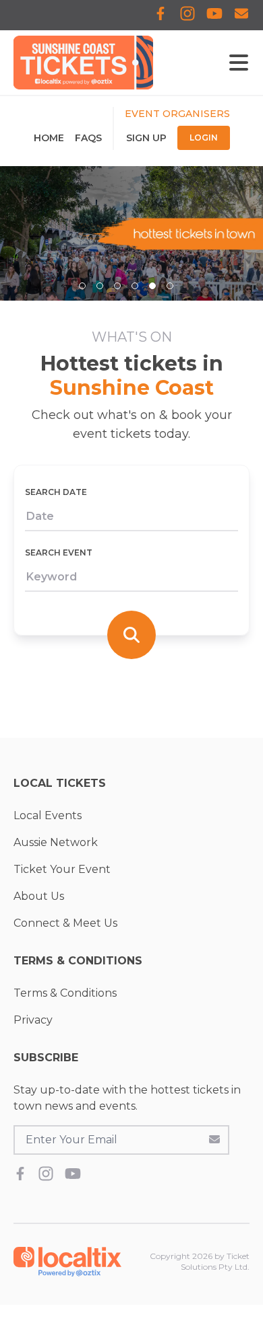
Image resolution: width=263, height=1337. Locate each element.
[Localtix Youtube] (214, 15)
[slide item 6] (170, 285)
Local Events (47, 815)
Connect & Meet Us (65, 923)
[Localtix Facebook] (160, 15)
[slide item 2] (99, 285)
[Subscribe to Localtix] (241, 15)
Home (49, 138)
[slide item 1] (82, 285)
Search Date (56, 492)
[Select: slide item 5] (152, 285)
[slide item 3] (117, 285)
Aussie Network (55, 842)
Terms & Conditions (65, 993)
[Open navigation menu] (239, 62)
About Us (38, 896)
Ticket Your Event (62, 869)
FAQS (88, 138)
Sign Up (146, 138)
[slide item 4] (135, 285)
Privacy (33, 1020)
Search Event (58, 552)
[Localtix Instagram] (187, 15)
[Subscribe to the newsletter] (214, 1138)
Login (203, 137)
